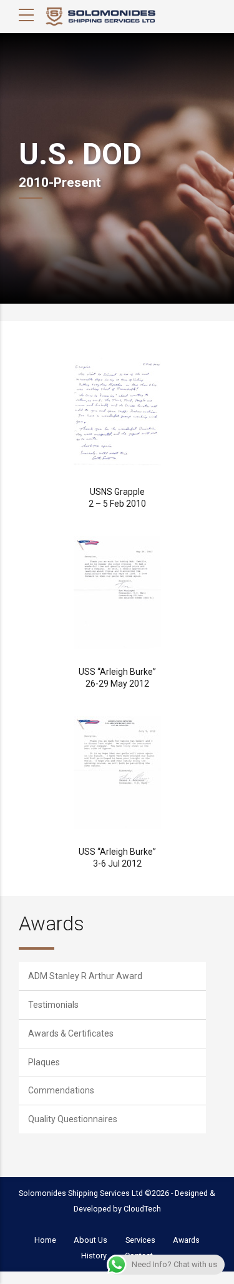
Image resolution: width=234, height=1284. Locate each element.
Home (45, 1240)
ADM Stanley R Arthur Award (85, 976)
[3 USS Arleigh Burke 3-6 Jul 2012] (117, 772)
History (94, 1255)
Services (140, 1240)
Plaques (44, 1062)
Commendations (61, 1090)
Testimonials (53, 1005)
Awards (51, 923)
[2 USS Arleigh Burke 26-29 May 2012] (117, 592)
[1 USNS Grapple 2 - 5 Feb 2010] (117, 412)
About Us (90, 1240)
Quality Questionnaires (72, 1119)
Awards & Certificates (71, 1033)
